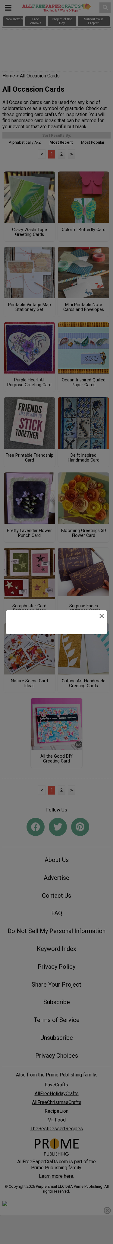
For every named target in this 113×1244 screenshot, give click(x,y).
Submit (56, 666)
